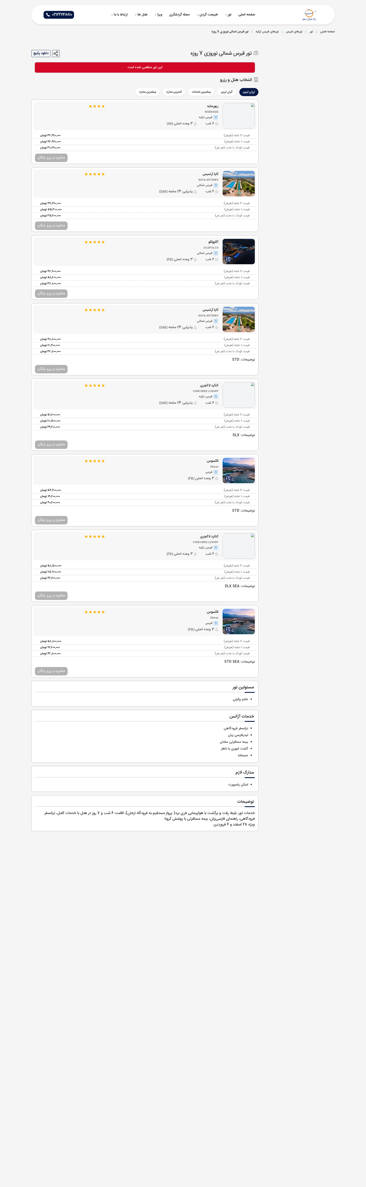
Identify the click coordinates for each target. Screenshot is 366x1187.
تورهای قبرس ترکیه (267, 32)
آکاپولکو (213, 242)
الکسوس (212, 461)
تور (311, 32)
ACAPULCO (211, 247)
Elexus (214, 466)
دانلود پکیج (41, 53)
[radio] (257, 89)
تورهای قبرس (294, 32)
